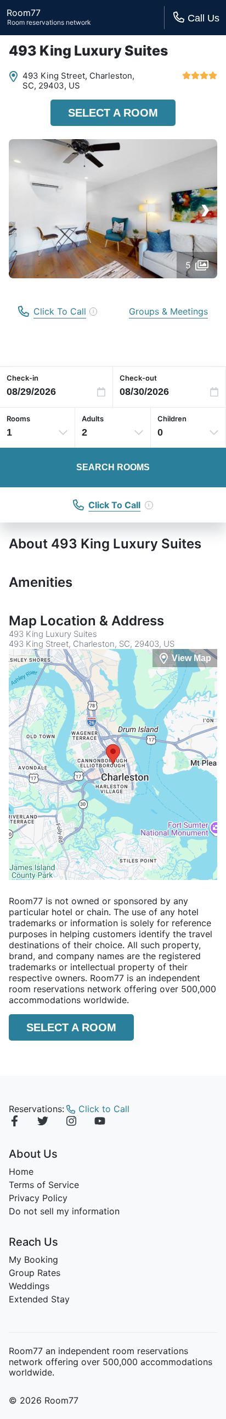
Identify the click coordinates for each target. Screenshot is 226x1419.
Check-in (22, 377)
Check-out (138, 377)
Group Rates (34, 1272)
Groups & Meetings (168, 311)
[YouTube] (99, 1122)
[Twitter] (42, 1122)
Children (172, 418)
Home (21, 1171)
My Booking (33, 1259)
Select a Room (113, 113)
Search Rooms (113, 467)
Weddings (29, 1285)
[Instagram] (71, 1122)
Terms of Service (44, 1184)
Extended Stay (39, 1299)
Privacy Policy (38, 1197)
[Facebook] (14, 1122)
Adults (93, 418)
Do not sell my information (64, 1211)
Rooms (18, 418)
